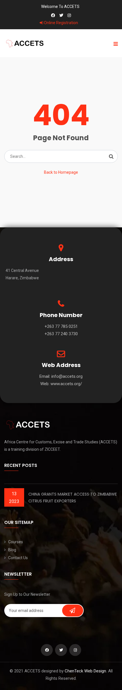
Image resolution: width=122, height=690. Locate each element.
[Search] (111, 156)
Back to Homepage (61, 172)
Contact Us (18, 557)
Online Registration (60, 22)
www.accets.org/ (66, 383)
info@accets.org (67, 376)
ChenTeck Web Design (85, 671)
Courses (15, 542)
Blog (12, 550)
